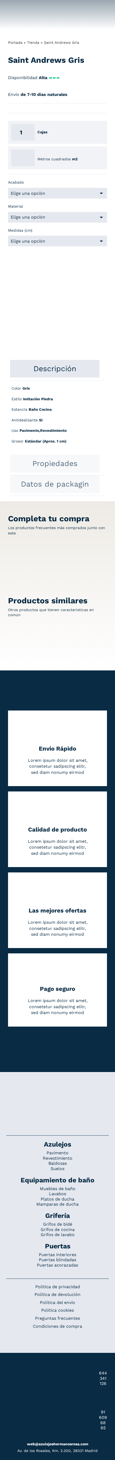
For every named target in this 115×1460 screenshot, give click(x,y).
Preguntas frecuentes (57, 1318)
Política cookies (57, 1310)
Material (15, 206)
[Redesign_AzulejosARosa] (57, 1090)
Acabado (16, 182)
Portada (15, 42)
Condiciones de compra (57, 1326)
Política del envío (57, 1302)
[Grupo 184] (13, 7)
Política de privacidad (57, 1286)
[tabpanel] (57, 417)
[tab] (54, 369)
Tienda (33, 42)
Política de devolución (57, 1294)
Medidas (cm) (20, 230)
